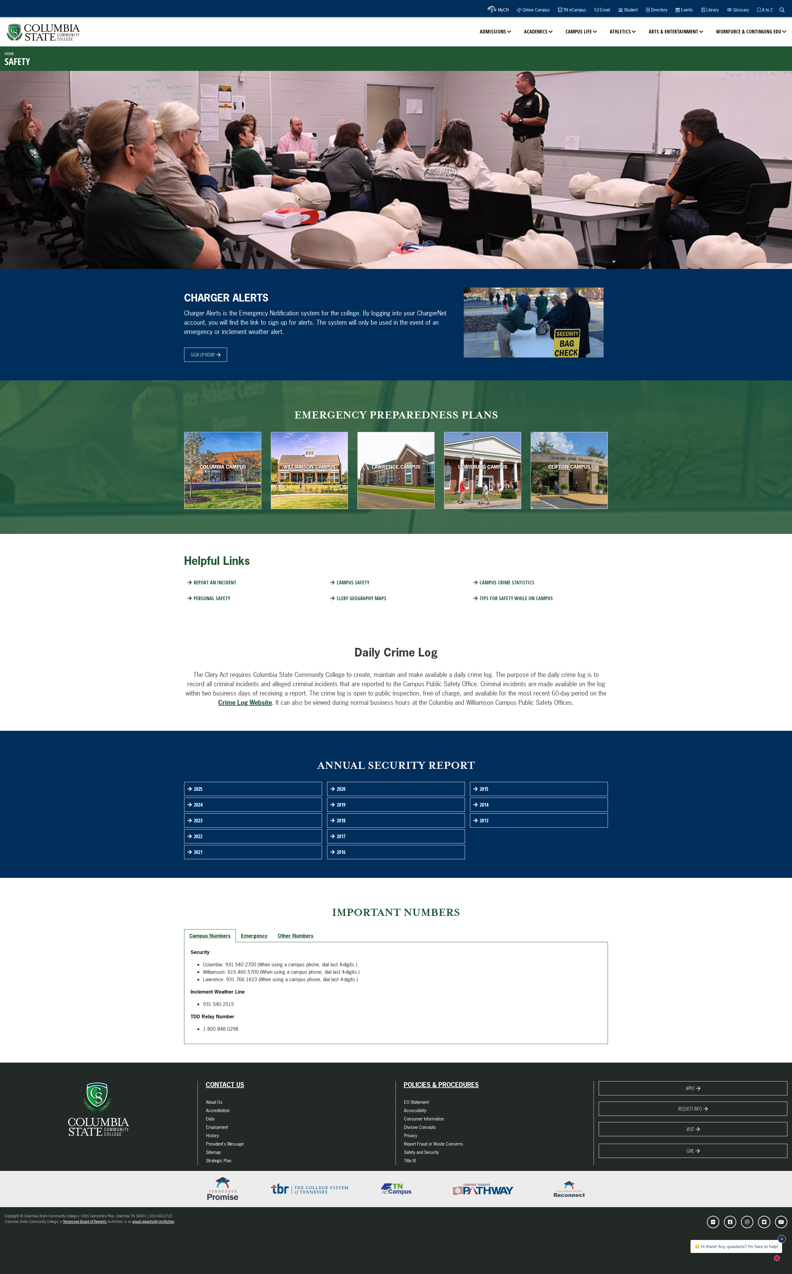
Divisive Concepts (420, 1127)
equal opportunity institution (153, 1221)
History (212, 1135)
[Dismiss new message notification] (782, 1239)
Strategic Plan (218, 1161)
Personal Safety (212, 598)
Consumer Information (424, 1119)
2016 (341, 852)
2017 (341, 836)
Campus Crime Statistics (507, 582)
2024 (198, 804)
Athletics (620, 31)
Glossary (740, 10)
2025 (198, 789)
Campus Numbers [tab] (209, 935)
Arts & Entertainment (673, 31)
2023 (198, 820)
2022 (198, 836)
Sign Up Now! (203, 354)
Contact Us (225, 1085)
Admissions (493, 31)
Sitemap (213, 1152)
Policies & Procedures (441, 1085)
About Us (214, 1102)
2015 (484, 789)
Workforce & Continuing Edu (748, 31)
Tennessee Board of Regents (85, 1221)
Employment (217, 1127)
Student (630, 10)
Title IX (410, 1161)
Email (604, 10)
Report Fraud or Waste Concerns (433, 1144)
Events (686, 10)
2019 (341, 804)
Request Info (690, 1108)
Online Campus (535, 10)
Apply (690, 1088)
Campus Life (579, 31)
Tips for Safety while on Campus (516, 598)
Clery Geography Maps (361, 598)
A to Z (767, 10)
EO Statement (416, 1102)
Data (210, 1119)
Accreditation (218, 1110)
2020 (341, 789)
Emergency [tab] (254, 935)
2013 (484, 820)
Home (9, 53)
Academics (536, 31)
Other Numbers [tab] (295, 935)
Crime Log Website (245, 702)
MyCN (503, 10)
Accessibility (415, 1110)
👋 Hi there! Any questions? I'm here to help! (736, 1246)
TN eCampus (574, 10)
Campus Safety (353, 582)
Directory (658, 10)
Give (690, 1150)
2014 (484, 804)
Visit (690, 1129)
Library (712, 10)
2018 (341, 820)
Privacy (410, 1135)
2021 (198, 852)
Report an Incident (215, 582)
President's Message (225, 1144)
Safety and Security (421, 1152)
